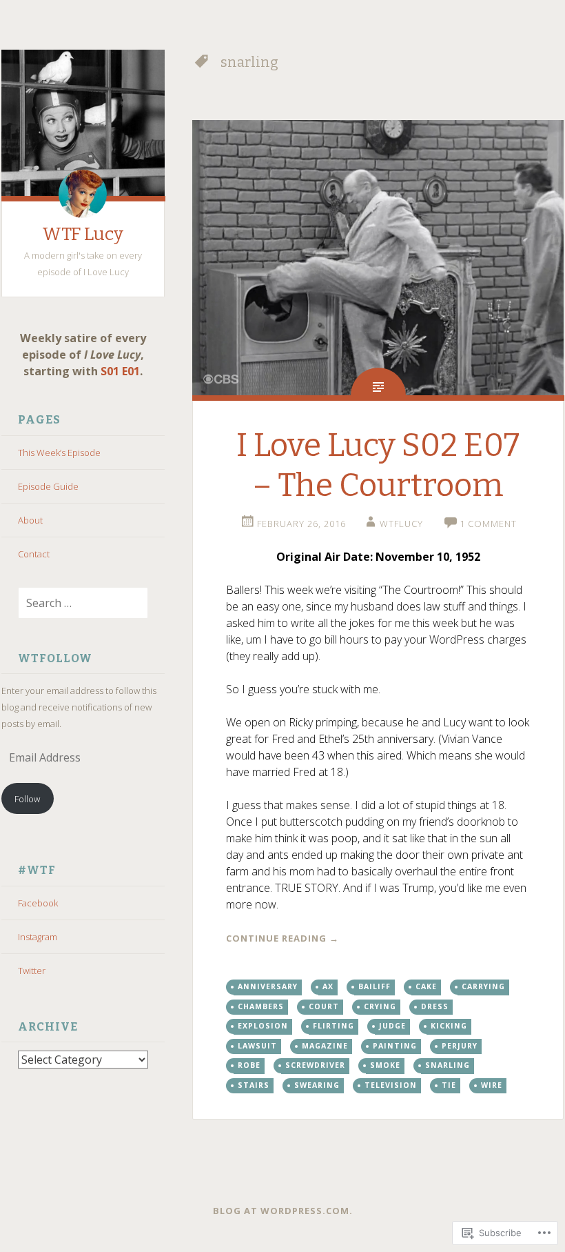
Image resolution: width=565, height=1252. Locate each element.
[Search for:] (74, 603)
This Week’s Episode (59, 452)
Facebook (38, 903)
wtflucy (401, 523)
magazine (325, 1046)
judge (392, 1026)
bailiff (374, 986)
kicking (449, 1026)
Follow (27, 799)
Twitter (31, 970)
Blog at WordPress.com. (283, 1210)
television (390, 1085)
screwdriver (315, 1065)
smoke (385, 1065)
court (324, 1006)
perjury (459, 1046)
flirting (333, 1026)
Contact (34, 554)
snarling (447, 1065)
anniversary (268, 986)
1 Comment (488, 523)
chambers (261, 1006)
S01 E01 (120, 371)
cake (426, 986)
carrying (483, 986)
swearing (317, 1085)
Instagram (37, 937)
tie (449, 1085)
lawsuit (257, 1046)
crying (380, 1006)
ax (327, 986)
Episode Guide (48, 486)
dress (435, 1006)
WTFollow (55, 658)
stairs (253, 1085)
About (30, 520)
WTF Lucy (82, 234)
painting (395, 1046)
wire (491, 1085)
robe (249, 1065)
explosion (263, 1026)
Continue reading (282, 938)
